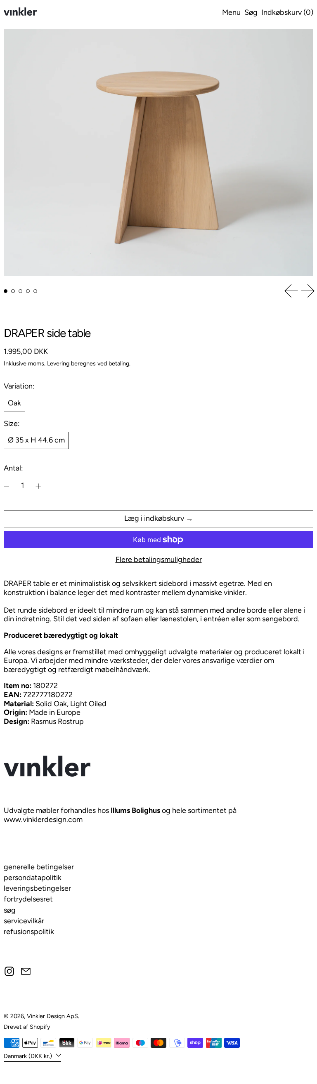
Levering (58, 363)
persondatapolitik (33, 877)
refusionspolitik (29, 931)
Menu (231, 12)
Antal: (13, 468)
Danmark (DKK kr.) (29, 1055)
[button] (251, 13)
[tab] (5, 291)
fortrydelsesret (28, 899)
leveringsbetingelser (37, 888)
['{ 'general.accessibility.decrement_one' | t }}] (6, 486)
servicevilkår (24, 920)
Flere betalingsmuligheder (159, 559)
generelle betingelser (39, 866)
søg (10, 910)
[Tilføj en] (38, 486)
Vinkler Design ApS (52, 1016)
